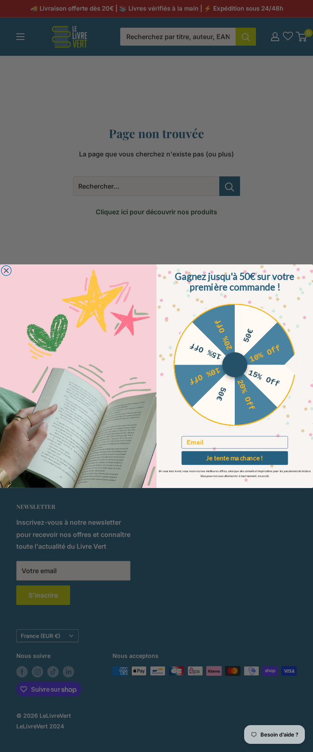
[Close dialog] (6, 271)
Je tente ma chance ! (234, 457)
